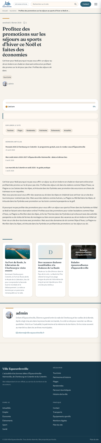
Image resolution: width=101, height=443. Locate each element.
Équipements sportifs (62, 416)
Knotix (53, 439)
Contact (86, 4)
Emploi (5, 412)
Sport (4, 424)
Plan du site (58, 424)
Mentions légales (60, 420)
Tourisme (10, 130)
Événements (55, 130)
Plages (20, 130)
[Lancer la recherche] (75, 4)
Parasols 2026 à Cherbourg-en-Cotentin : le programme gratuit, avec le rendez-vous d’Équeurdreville (45, 147)
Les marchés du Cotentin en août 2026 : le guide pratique (28, 167)
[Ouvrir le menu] (96, 4)
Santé (4, 429)
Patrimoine (43, 130)
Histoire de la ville (60, 394)
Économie (6, 416)
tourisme (7, 77)
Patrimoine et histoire (62, 377)
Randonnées (31, 130)
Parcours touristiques (62, 390)
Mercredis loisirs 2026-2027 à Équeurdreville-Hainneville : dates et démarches (36, 157)
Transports (57, 412)
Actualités (67, 130)
